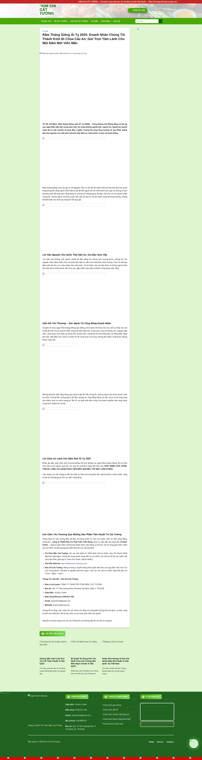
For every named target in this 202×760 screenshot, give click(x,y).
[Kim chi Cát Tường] (50, 11)
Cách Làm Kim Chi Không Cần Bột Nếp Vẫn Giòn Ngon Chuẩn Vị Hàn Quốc (69, 661)
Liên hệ (116, 21)
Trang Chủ (46, 21)
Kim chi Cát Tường (79, 21)
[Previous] (39, 660)
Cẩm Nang (105, 21)
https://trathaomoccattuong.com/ (74, 563)
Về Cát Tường (60, 21)
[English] (157, 10)
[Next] (130, 660)
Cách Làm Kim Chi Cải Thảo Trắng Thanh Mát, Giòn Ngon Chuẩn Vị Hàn (101, 661)
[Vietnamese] (160, 10)
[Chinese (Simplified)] (151, 10)
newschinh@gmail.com (81, 715)
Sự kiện (94, 21)
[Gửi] (160, 21)
